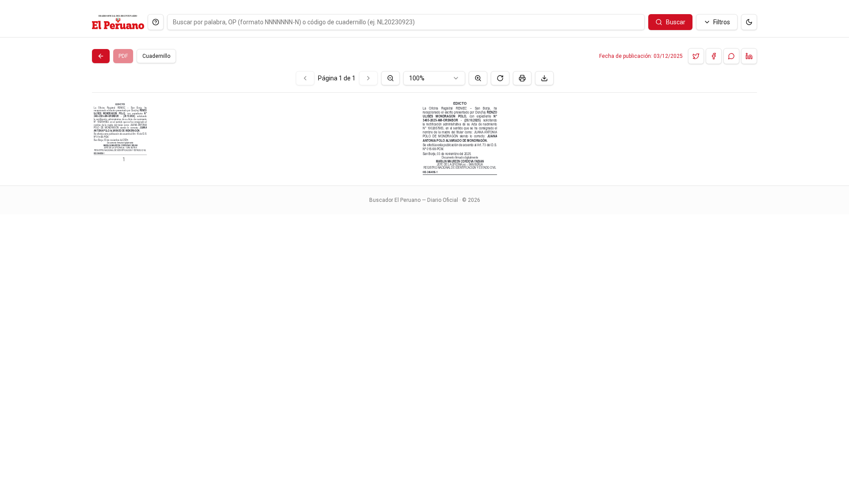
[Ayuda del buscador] (156, 22)
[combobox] (434, 78)
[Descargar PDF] (544, 78)
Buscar (675, 22)
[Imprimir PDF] (522, 78)
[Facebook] (714, 56)
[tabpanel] (424, 123)
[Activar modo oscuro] (749, 22)
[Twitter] (696, 56)
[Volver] (101, 56)
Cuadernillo (156, 56)
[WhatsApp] (731, 56)
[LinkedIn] (749, 56)
